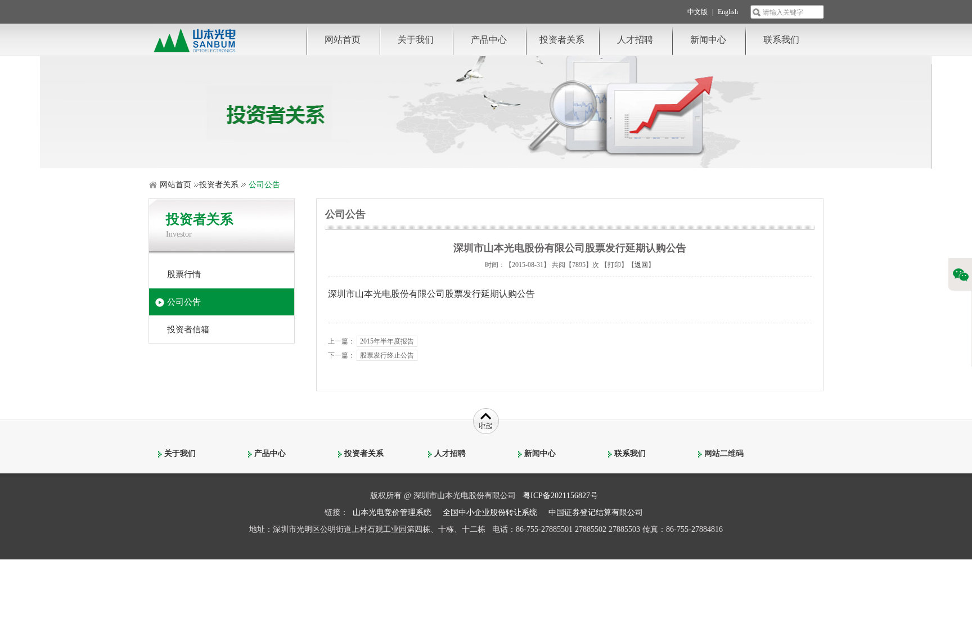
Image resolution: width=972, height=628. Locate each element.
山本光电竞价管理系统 (392, 512)
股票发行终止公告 (387, 355)
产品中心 (489, 39)
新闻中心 (708, 39)
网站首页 (343, 39)
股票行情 (184, 274)
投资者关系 (561, 39)
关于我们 (416, 39)
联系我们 (781, 39)
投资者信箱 (188, 329)
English (728, 12)
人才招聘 (635, 39)
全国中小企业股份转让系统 (490, 512)
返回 (641, 265)
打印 (614, 265)
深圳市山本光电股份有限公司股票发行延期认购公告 (431, 294)
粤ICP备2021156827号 (560, 495)
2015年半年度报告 (387, 341)
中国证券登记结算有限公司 (595, 512)
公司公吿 (184, 301)
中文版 (697, 12)
